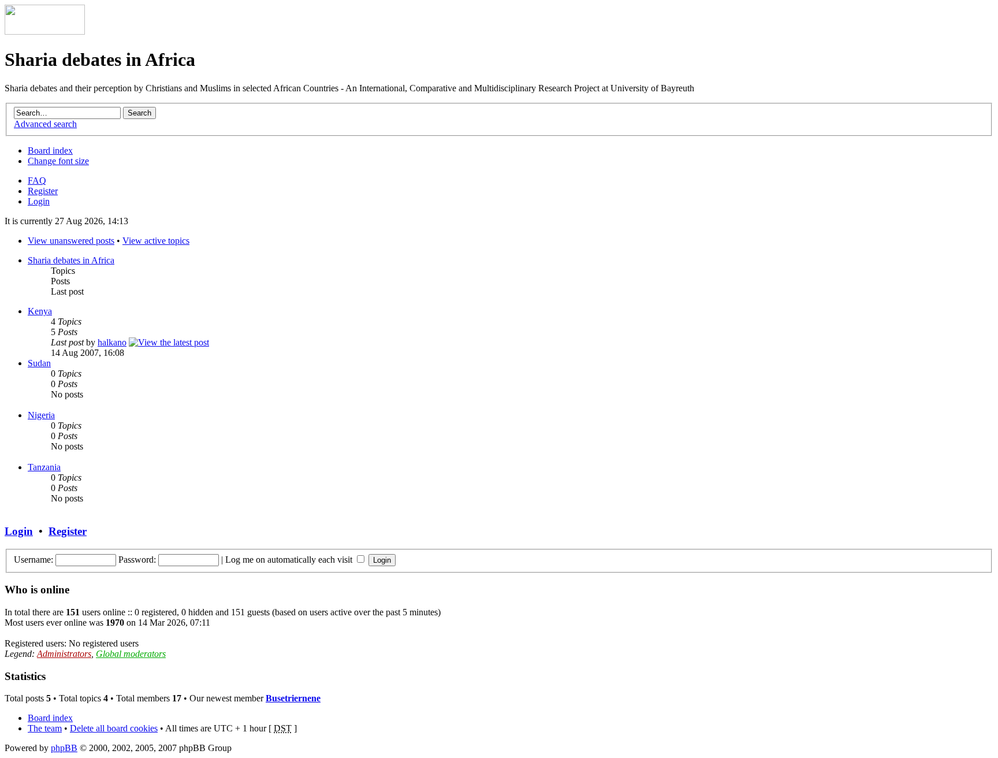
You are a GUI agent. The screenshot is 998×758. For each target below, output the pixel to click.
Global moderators (131, 654)
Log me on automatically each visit (290, 559)
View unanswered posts (71, 241)
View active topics (155, 241)
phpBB (64, 748)
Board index (50, 150)
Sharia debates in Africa (71, 260)
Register (43, 191)
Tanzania (44, 467)
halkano (112, 342)
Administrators (64, 654)
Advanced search (45, 124)
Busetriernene (293, 698)
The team (45, 728)
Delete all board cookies (114, 728)
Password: (137, 559)
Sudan (39, 363)
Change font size (58, 161)
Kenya (40, 311)
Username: (33, 559)
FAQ (37, 180)
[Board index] (45, 31)
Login (39, 201)
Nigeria (41, 415)
